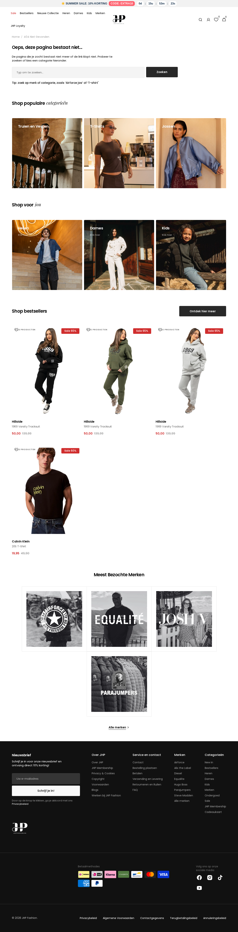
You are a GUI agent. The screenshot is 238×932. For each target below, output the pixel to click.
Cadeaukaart (213, 812)
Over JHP (97, 762)
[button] (200, 19)
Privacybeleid (20, 804)
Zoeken (162, 72)
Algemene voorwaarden (118, 918)
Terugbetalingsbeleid (183, 918)
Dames (209, 779)
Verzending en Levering (148, 779)
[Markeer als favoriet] (16, 329)
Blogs (95, 790)
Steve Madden (183, 795)
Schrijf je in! (45, 791)
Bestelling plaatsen (145, 768)
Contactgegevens (152, 918)
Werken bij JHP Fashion (106, 795)
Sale (207, 801)
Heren (208, 773)
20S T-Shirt (19, 546)
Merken (209, 790)
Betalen (137, 773)
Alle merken (181, 801)
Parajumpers (182, 790)
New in (209, 762)
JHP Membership (102, 768)
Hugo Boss (180, 784)
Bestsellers (211, 768)
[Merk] (54, 618)
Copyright (98, 779)
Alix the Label (182, 768)
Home (16, 37)
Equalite (179, 779)
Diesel (178, 773)
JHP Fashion (29, 918)
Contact (138, 762)
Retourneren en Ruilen (147, 784)
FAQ (135, 790)
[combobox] (78, 72)
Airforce (179, 762)
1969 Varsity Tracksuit (26, 426)
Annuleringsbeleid (214, 918)
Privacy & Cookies (103, 773)
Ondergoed (212, 795)
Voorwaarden (100, 784)
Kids (207, 784)
